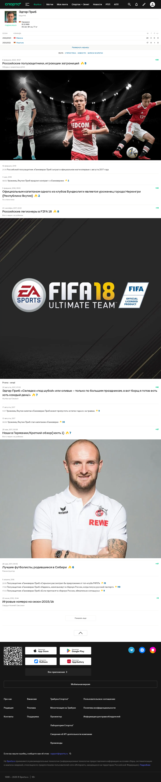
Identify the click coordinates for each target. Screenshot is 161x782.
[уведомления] (136, 4)
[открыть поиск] (129, 4)
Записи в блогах (95, 53)
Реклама (31, 707)
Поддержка (33, 716)
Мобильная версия (80, 684)
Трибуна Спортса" (59, 699)
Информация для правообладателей (101, 716)
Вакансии (32, 699)
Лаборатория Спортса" (61, 725)
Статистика (70, 53)
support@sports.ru (59, 753)
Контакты (8, 716)
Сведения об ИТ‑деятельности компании (71, 734)
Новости (82, 53)
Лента (60, 53)
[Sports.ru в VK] (143, 650)
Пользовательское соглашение (99, 699)
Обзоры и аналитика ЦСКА (13, 67)
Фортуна (20, 42)
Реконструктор (8, 571)
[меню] (27, 4)
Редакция (8, 707)
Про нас (8, 699)
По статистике (8, 199)
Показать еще (80, 618)
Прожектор (56, 716)
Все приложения (56, 672)
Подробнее (145, 764)
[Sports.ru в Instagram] (153, 650)
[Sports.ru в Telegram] (132, 650)
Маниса (19, 38)
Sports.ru (11, 761)
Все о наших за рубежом (12, 215)
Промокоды (56, 743)
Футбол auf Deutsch (10, 398)
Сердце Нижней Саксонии (13, 605)
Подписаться (10, 25)
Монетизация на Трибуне (63, 707)
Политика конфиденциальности (99, 707)
